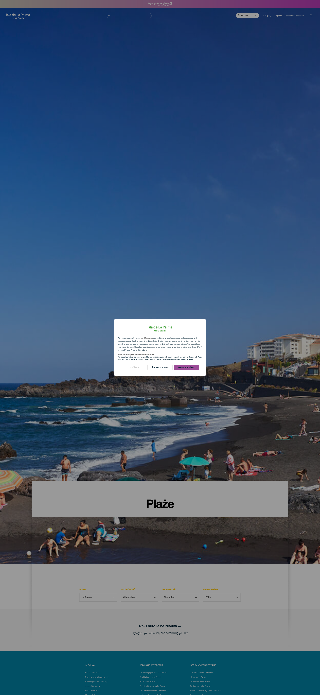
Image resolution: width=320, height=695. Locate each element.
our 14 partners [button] (147, 338)
